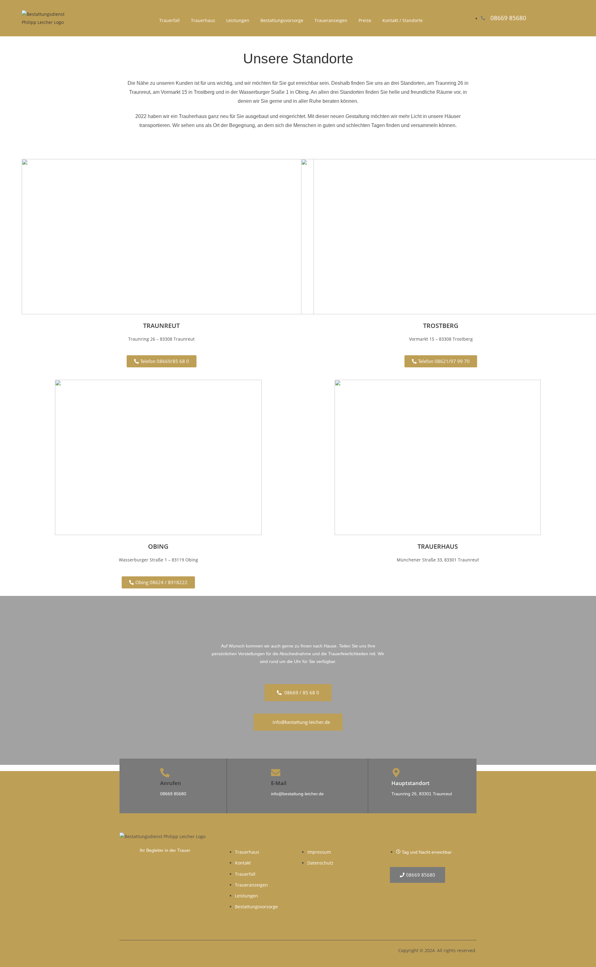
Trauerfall (169, 20)
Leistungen (237, 20)
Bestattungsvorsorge (281, 20)
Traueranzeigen (330, 20)
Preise (365, 20)
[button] (161, 361)
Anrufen (170, 783)
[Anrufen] (164, 772)
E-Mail (279, 783)
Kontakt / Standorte (402, 20)
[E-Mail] (275, 772)
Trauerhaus (203, 20)
